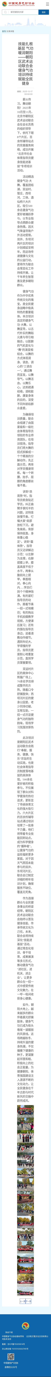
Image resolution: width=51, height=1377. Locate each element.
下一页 (28, 1301)
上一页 (22, 1301)
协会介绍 (9, 1332)
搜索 (44, 12)
